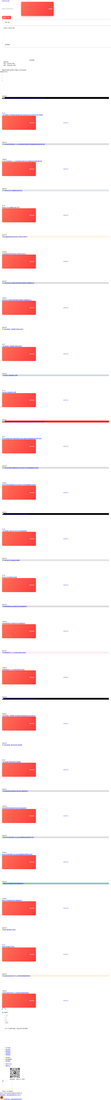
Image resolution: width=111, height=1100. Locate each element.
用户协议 (8, 1049)
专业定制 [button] (7, 1)
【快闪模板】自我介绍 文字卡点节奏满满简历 (14, 531)
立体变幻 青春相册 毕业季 (9, 392)
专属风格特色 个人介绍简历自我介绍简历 (13, 669)
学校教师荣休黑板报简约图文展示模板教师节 (14, 808)
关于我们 (8, 1061)
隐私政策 (8, 1051)
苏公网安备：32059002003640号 (12, 1099)
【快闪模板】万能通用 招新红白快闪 (12, 346)
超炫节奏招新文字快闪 (8, 946)
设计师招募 (9, 1059)
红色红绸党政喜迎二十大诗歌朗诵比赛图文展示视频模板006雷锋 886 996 (22, 161)
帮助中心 (8, 1065)
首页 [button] (3, 1)
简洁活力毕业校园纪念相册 (9, 577)
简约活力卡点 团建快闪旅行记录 (11, 207)
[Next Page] (57, 1023)
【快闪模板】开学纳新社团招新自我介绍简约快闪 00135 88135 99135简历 (22, 115)
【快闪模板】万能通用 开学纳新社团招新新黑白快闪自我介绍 (18, 715)
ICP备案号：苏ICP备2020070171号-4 (10, 1095)
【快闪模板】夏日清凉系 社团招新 (11, 762)
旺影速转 (8, 1054)
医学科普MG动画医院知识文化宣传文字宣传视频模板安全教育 (19, 484)
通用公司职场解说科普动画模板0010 (12, 900)
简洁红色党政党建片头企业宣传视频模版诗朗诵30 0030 (17, 854)
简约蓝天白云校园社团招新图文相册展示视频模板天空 (17, 300)
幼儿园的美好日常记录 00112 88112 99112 (14, 253)
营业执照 (8, 1053)
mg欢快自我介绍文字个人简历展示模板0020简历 (15, 992)
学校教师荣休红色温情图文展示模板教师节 (13, 623)
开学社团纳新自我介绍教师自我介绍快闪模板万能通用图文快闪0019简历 (22, 438)
